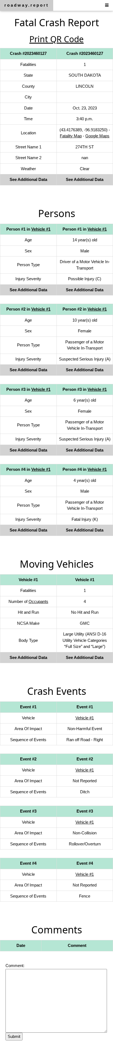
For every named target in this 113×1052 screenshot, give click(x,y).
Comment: (14, 965)
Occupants (38, 601)
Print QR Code (56, 39)
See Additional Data (28, 179)
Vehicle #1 (40, 229)
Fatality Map (71, 135)
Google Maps (97, 135)
